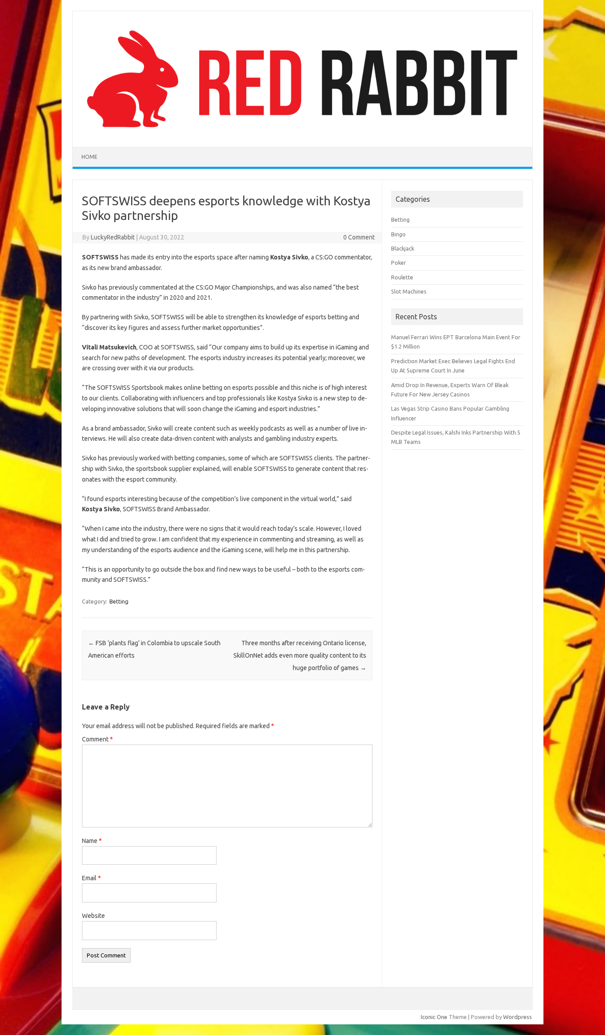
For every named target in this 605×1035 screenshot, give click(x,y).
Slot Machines (409, 291)
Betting (118, 601)
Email (91, 878)
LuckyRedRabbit (113, 237)
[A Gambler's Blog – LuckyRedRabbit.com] (302, 131)
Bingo (398, 234)
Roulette (402, 277)
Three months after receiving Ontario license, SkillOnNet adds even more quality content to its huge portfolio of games (299, 655)
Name (92, 840)
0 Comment (359, 237)
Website (93, 915)
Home (89, 157)
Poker (398, 262)
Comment (97, 739)
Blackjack (402, 248)
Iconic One (434, 1017)
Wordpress (517, 1017)
